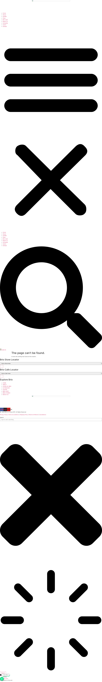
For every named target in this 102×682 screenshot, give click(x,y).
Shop (4, 18)
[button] (51, 129)
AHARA (5, 16)
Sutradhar (5, 23)
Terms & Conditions (13, 414)
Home (4, 13)
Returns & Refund (33, 414)
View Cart (5, 678)
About (4, 14)
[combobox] (51, 419)
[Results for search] (51, 620)
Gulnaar (5, 26)
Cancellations (42, 414)
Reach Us (5, 21)
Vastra (4, 24)
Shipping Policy (24, 414)
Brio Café (5, 19)
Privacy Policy (3, 414)
